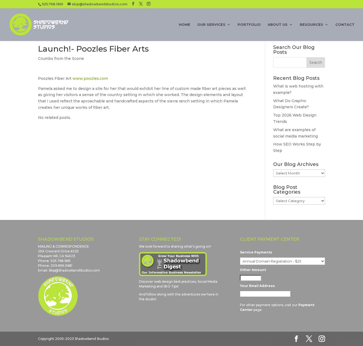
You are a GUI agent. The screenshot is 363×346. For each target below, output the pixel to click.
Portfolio (249, 25)
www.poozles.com (90, 78)
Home (184, 25)
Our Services (211, 25)
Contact (344, 25)
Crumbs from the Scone (61, 58)
